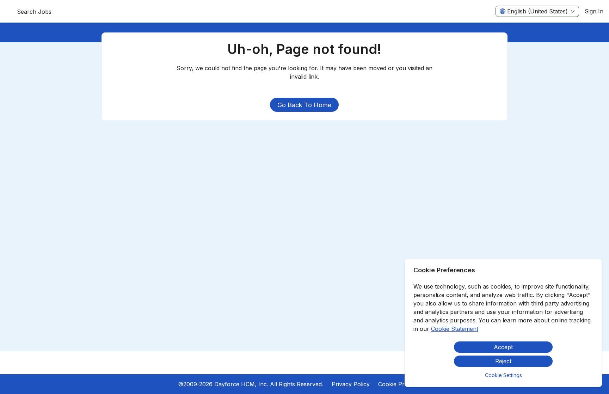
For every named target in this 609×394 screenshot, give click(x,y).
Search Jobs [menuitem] (34, 11)
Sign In (594, 11)
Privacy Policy (351, 384)
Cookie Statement (454, 328)
